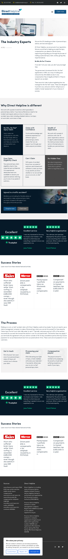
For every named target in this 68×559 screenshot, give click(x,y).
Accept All (34, 552)
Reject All (23, 552)
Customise (11, 552)
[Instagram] (64, 2)
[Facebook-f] (57, 2)
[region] (23, 546)
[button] (52, 11)
